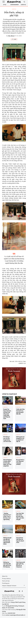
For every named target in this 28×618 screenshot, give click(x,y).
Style (4, 4)
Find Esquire (5, 583)
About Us (4, 576)
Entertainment (14, 4)
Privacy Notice (6, 578)
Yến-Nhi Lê (11, 36)
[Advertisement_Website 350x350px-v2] (14, 377)
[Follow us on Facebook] (22, 591)
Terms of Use (6, 581)
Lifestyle (23, 4)
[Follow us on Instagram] (19, 591)
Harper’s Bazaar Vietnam (9, 585)
